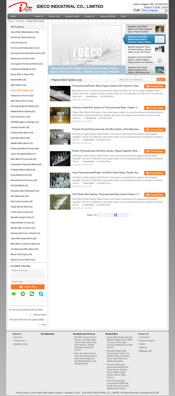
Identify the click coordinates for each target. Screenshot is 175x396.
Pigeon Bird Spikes (20, 90)
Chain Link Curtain (20, 212)
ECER (156, 393)
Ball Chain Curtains (20, 201)
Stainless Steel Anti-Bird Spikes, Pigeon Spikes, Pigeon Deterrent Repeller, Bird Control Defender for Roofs (140, 60)
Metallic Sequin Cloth (21, 217)
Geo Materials (17, 196)
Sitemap (143, 347)
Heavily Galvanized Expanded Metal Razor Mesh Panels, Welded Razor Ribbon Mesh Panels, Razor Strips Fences (117, 371)
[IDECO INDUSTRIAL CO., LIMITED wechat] (34, 296)
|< (100, 215)
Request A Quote (152, 7)
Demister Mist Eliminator (23, 191)
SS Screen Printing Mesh (23, 48)
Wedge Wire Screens (21, 228)
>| (126, 215)
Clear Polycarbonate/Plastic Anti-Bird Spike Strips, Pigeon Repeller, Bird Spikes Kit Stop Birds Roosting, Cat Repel (106, 172)
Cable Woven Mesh (20, 207)
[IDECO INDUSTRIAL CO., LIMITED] (166, 10)
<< (106, 215)
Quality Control (72, 16)
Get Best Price (107, 96)
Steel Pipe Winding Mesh (23, 32)
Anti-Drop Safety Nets (21, 37)
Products (25, 16)
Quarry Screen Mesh (21, 260)
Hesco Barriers (18, 117)
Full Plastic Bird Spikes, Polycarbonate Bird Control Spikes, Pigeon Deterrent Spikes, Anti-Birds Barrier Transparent (106, 194)
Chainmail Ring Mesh (21, 69)
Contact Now (30, 287)
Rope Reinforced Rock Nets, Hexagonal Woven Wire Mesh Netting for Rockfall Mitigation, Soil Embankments (86, 358)
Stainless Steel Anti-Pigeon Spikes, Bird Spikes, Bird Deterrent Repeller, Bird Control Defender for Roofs (139, 70)
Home (13, 16)
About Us (39, 16)
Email (165, 7)
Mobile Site (146, 351)
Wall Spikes (16, 85)
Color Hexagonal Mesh (22, 154)
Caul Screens (17, 42)
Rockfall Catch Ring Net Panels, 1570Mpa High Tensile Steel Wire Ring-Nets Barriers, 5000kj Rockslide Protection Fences (86, 343)
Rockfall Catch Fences (22, 180)
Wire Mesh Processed (21, 159)
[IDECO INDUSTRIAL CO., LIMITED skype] (43, 296)
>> (121, 215)
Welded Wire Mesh (20, 143)
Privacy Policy (22, 393)
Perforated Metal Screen (23, 148)
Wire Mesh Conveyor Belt (23, 244)
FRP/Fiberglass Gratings (23, 122)
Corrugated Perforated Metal (25, 64)
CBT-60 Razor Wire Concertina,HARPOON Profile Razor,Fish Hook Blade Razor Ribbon (118, 385)
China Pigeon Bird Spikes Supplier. (47, 393)
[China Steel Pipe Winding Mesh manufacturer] (21, 6)
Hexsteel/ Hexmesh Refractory (26, 53)
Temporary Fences (20, 95)
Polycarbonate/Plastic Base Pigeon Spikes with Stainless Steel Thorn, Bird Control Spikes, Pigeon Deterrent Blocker (106, 86)
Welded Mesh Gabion (21, 111)
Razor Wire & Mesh (20, 74)
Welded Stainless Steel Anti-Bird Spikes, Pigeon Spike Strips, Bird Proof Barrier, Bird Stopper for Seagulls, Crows (139, 49)
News (123, 16)
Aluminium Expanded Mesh (24, 164)
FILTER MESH (17, 185)
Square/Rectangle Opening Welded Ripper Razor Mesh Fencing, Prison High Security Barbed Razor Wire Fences (120, 342)
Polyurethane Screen (21, 222)
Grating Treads (18, 127)
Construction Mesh (20, 132)
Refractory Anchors (20, 58)
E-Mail (142, 344)
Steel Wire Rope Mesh (21, 238)
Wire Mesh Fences (20, 101)
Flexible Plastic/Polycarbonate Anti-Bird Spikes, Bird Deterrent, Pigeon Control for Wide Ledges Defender (106, 129)
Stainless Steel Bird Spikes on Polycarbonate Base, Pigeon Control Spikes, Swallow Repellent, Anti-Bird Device (140, 29)
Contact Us (89, 16)
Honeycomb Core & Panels (24, 233)
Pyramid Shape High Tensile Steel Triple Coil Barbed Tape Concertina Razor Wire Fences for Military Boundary (118, 356)
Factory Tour (54, 16)
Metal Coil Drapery (20, 254)
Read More (92, 96)
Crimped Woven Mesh (21, 170)
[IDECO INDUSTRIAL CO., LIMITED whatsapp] (25, 296)
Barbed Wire (17, 80)
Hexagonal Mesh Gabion (22, 106)
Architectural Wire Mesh (22, 249)
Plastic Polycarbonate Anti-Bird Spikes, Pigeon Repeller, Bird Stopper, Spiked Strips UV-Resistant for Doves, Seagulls (106, 151)
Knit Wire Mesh (18, 138)
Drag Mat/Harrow (19, 175)
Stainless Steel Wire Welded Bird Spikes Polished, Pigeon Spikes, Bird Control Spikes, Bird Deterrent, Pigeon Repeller (140, 39)
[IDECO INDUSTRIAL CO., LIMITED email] (16, 296)
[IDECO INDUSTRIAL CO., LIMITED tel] (14, 302)
